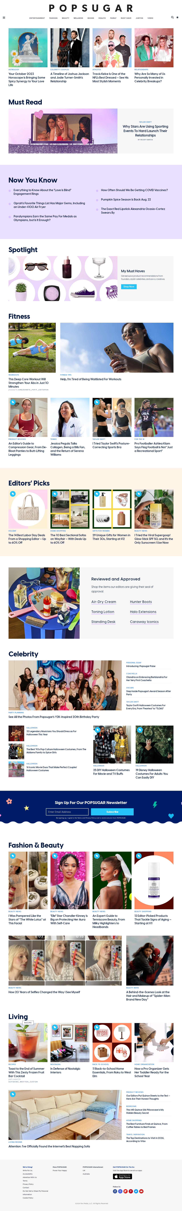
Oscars (130, 688)
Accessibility (27, 1174)
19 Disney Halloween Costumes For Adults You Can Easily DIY (152, 773)
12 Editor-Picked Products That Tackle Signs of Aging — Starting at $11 (153, 919)
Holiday (12, 531)
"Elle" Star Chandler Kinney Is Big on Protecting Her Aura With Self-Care (69, 919)
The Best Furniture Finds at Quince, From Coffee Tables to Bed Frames (146, 1125)
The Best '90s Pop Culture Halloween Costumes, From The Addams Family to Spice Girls (56, 751)
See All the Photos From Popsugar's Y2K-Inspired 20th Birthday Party (54, 717)
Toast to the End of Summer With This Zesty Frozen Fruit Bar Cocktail (27, 1072)
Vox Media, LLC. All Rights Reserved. (94, 1203)
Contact (26, 1188)
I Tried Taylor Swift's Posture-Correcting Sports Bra (111, 445)
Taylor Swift (99, 439)
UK (84, 1170)
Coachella (131, 674)
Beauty (65, 18)
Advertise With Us (30, 1177)
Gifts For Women (101, 531)
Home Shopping (58, 531)
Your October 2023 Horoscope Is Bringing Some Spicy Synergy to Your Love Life (27, 79)
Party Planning (16, 713)
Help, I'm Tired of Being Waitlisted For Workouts (90, 379)
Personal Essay (133, 663)
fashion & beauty (36, 845)
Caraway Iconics (144, 622)
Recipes (12, 1064)
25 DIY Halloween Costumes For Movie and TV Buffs (111, 771)
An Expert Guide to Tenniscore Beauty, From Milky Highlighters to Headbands (109, 921)
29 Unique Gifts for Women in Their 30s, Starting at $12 (111, 537)
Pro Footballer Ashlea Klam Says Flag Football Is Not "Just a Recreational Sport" (154, 447)
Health (102, 18)
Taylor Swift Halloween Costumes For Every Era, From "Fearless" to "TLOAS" (146, 707)
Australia (86, 1174)
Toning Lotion (102, 612)
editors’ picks (29, 483)
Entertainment (37, 18)
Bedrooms (131, 1106)
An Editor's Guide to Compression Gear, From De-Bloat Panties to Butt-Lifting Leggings (28, 449)
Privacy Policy (91, 818)
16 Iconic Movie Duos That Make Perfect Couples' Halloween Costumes (51, 769)
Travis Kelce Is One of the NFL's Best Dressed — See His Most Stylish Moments (111, 77)
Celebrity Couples (59, 70)
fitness (19, 316)
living (18, 1017)
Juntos (139, 18)
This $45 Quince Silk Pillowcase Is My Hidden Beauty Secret (145, 1111)
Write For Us (27, 1170)
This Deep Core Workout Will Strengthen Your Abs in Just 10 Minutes (28, 382)
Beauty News (141, 531)
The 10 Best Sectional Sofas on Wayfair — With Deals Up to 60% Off (68, 538)
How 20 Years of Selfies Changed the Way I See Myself (44, 992)
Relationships (141, 70)
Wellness (78, 18)
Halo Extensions (143, 612)
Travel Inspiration (135, 1135)
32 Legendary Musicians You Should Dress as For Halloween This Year (51, 733)
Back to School (101, 1064)
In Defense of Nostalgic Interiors (65, 1070)
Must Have (126, 18)
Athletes (97, 70)
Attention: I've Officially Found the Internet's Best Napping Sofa (49, 1146)
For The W (139, 439)
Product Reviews (17, 439)
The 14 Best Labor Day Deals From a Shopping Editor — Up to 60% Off (27, 538)
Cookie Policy (28, 1198)
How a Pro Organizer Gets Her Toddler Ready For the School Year (152, 1072)
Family (113, 18)
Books (91, 18)
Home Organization (144, 1064)
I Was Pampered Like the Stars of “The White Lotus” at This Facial (27, 919)
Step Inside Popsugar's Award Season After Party (148, 693)
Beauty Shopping (143, 912)
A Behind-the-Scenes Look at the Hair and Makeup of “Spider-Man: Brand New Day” (148, 995)
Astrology (14, 70)
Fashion (53, 18)
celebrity (23, 654)
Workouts (14, 375)
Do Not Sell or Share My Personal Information (35, 1192)
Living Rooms (15, 1142)
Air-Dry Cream (103, 602)
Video (150, 18)
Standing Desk (103, 622)
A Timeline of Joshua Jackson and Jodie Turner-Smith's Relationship (69, 77)
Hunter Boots (141, 602)
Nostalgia (55, 1064)
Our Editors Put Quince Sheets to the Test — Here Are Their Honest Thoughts (148, 1097)
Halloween (31, 728)
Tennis (53, 439)
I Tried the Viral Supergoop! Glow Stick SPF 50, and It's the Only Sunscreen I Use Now (154, 538)
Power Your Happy (60, 1170)
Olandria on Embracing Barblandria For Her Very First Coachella (146, 679)
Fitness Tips (65, 375)
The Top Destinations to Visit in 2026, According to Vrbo (145, 1140)
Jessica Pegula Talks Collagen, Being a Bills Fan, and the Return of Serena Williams (67, 449)
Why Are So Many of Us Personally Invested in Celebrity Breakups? (150, 77)
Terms (79, 818)
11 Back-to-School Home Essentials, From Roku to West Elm (112, 1072)
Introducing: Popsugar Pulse (140, 666)
